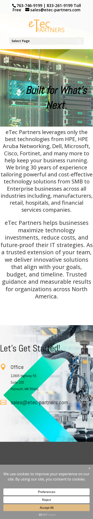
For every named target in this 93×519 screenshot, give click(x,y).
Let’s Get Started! (30, 348)
